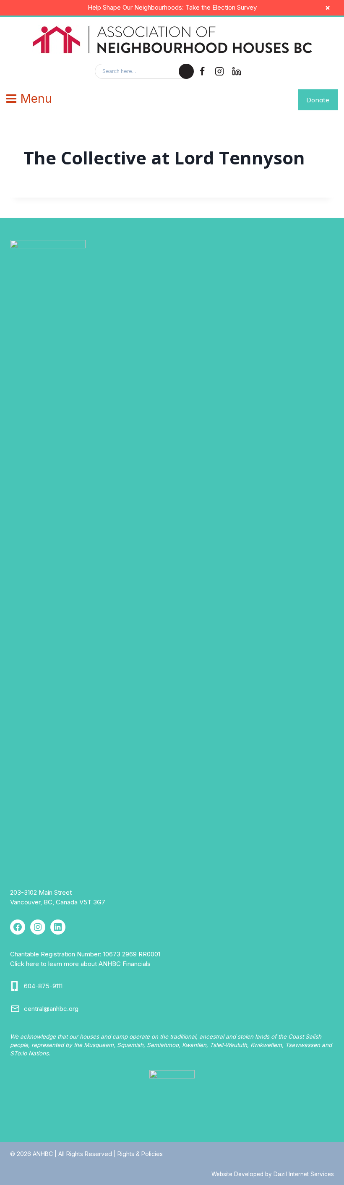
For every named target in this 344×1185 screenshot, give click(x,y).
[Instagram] (219, 71)
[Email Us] (15, 1009)
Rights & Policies (140, 1153)
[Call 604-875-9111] (15, 986)
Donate (317, 100)
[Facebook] (202, 71)
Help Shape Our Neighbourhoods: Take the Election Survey (172, 7)
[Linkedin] (236, 71)
